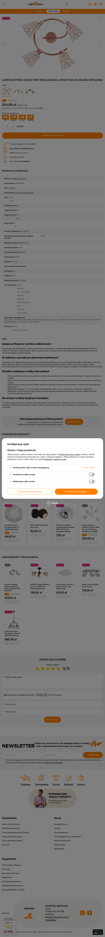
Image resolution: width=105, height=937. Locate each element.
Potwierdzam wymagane (29, 492)
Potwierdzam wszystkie (76, 492)
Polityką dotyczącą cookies (70, 454)
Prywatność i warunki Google (54, 459)
